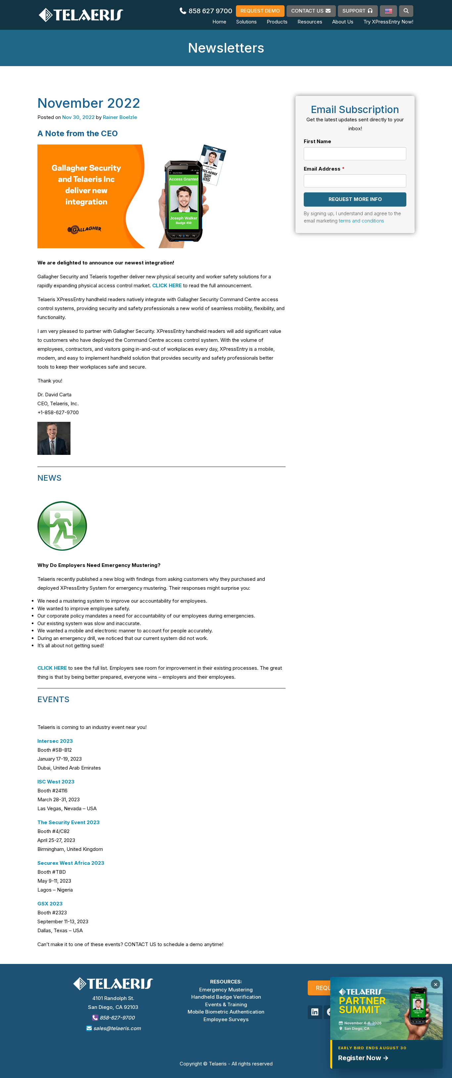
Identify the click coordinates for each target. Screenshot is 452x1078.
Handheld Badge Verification (226, 997)
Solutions (246, 22)
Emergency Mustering (226, 989)
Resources (309, 22)
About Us (342, 22)
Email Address (322, 168)
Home (219, 22)
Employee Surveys (226, 1019)
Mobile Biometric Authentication (226, 1012)
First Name (317, 141)
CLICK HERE (167, 285)
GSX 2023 (50, 903)
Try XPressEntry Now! (388, 22)
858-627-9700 (116, 1018)
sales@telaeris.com (117, 1028)
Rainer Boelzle (120, 117)
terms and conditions (361, 220)
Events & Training (226, 1004)
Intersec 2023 (55, 741)
